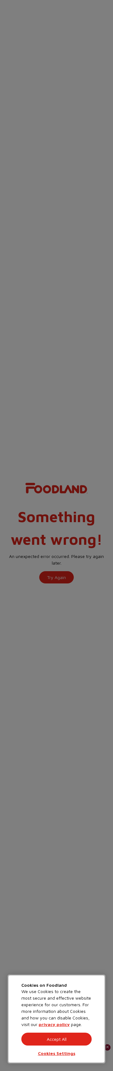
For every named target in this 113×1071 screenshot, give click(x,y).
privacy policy (54, 1024)
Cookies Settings (56, 1053)
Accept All (57, 1039)
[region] (56, 1018)
